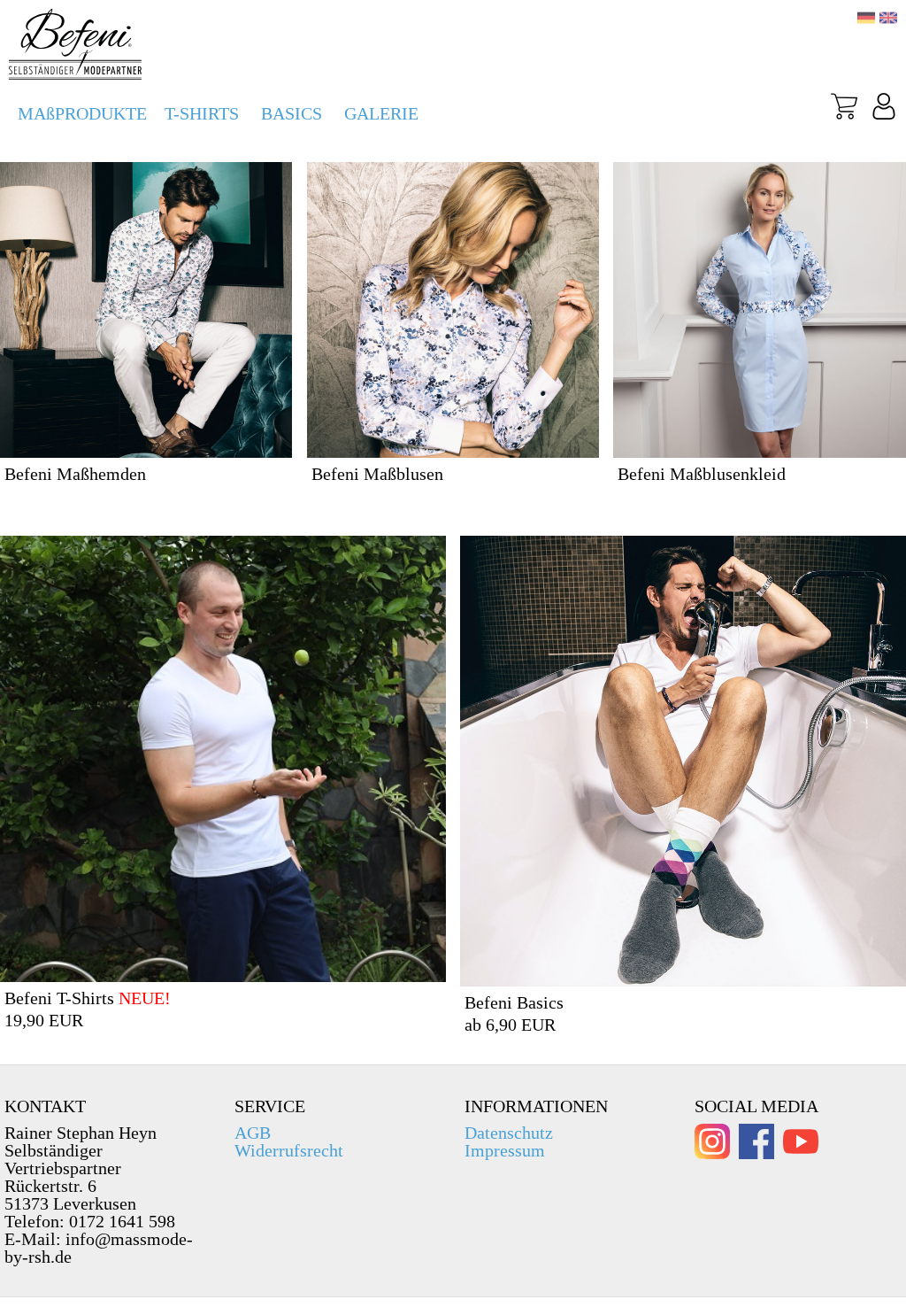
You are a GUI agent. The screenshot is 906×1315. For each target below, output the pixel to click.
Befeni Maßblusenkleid (702, 473)
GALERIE (381, 113)
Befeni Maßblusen (377, 473)
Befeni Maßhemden (75, 473)
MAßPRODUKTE (82, 113)
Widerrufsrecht (288, 1150)
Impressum (505, 1150)
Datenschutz (509, 1132)
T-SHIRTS (202, 113)
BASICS (291, 113)
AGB (252, 1132)
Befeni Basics (514, 1002)
